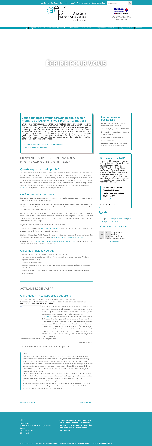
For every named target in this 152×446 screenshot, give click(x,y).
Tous (102, 219)
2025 (112, 222)
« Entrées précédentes (27, 403)
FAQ (121, 28)
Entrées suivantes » (86, 403)
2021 (125, 219)
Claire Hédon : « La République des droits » (46, 295)
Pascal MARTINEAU (29, 299)
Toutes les (35, 147)
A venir (107, 219)
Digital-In (72, 443)
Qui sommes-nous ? (67, 3)
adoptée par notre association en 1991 (68, 237)
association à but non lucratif (50, 228)
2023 (103, 222)
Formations (112, 28)
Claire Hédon (46, 317)
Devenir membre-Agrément (54, 28)
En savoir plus (107, 199)
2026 (116, 222)
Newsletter (44, 3)
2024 (107, 222)
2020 (121, 219)
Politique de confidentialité (102, 443)
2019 (116, 219)
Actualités (129, 28)
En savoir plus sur (43, 144)
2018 (112, 219)
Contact (54, 3)
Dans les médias (98, 3)
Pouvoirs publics (58, 299)
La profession (35, 28)
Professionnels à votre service (79, 28)
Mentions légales (83, 443)
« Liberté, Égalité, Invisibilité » (111, 129)
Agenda (139, 28)
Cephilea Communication (57, 443)
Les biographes (100, 28)
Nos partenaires (83, 3)
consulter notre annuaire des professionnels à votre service (55, 241)
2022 (129, 219)
